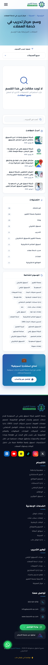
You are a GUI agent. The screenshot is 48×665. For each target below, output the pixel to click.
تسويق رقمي (21, 312)
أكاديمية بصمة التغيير (34, 579)
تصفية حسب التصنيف (22, 49)
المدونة (32, 16)
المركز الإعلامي (37, 488)
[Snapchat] (21, 454)
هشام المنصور (35, 336)
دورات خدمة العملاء (35, 562)
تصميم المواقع (37, 479)
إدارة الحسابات (37, 483)
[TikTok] (28, 454)
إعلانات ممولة (36, 346)
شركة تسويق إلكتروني (18, 336)
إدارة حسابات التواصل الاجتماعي (29, 302)
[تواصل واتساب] (8, 645)
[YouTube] (14, 454)
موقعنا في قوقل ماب (23, 658)
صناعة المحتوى (18, 331)
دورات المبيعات (37, 566)
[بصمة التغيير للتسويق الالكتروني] (36, 4)
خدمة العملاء (14, 317)
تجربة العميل (19, 327)
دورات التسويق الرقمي (34, 557)
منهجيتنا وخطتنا (36, 470)
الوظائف (39, 492)
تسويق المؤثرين (36, 496)
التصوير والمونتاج (36, 527)
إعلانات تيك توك (35, 312)
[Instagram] (35, 454)
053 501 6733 (33, 602)
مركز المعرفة (38, 584)
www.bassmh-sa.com (30, 617)
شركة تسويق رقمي (34, 331)
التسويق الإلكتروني (18, 341)
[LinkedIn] (7, 454)
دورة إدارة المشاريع (35, 570)
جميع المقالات (24, 96)
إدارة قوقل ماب (37, 540)
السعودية (37, 287)
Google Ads (18, 297)
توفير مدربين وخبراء (35, 575)
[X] (42, 454)
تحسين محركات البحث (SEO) (31, 322)
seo (22, 307)
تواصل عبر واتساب (22, 379)
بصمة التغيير (36, 283)
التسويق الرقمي (24, 287)
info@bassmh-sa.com (30, 609)
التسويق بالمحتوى (34, 327)
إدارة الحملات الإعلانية (33, 297)
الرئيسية (40, 16)
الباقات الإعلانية (37, 522)
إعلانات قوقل (37, 514)
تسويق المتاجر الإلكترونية (32, 317)
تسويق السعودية (35, 341)
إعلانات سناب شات (34, 307)
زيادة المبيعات (17, 292)
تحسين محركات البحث (33, 292)
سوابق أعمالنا (37, 531)
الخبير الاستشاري (36, 475)
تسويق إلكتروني (22, 283)
